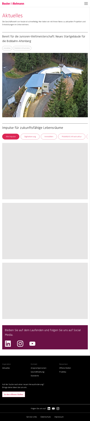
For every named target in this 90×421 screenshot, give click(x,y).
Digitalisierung (30, 136)
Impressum (59, 417)
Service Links (31, 417)
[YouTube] (32, 344)
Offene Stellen (65, 368)
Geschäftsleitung (37, 372)
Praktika (62, 372)
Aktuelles (6, 368)
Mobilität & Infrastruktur (72, 136)
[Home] (13, 3)
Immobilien (48, 136)
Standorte (35, 375)
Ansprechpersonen (38, 368)
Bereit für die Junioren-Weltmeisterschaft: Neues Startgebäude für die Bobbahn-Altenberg (43, 39)
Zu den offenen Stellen (13, 394)
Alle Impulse (11, 136)
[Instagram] (20, 344)
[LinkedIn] (8, 344)
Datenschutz (45, 417)
